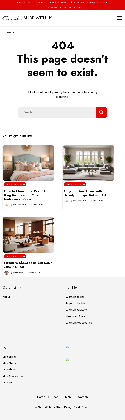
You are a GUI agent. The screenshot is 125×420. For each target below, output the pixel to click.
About (19, 2)
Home (53, 2)
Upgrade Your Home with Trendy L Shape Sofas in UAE (86, 193)
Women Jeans (75, 297)
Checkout (40, 2)
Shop (92, 2)
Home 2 (64, 2)
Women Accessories (79, 322)
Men (68, 397)
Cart (29, 2)
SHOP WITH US (38, 18)
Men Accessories (13, 376)
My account (79, 2)
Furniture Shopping (15, 184)
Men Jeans (9, 357)
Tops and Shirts (75, 303)
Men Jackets (10, 382)
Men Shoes (9, 369)
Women (82, 397)
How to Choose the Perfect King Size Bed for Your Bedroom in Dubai (24, 195)
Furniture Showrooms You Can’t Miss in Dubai (28, 264)
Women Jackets (76, 310)
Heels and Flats (75, 316)
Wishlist (103, 2)
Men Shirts (9, 363)
